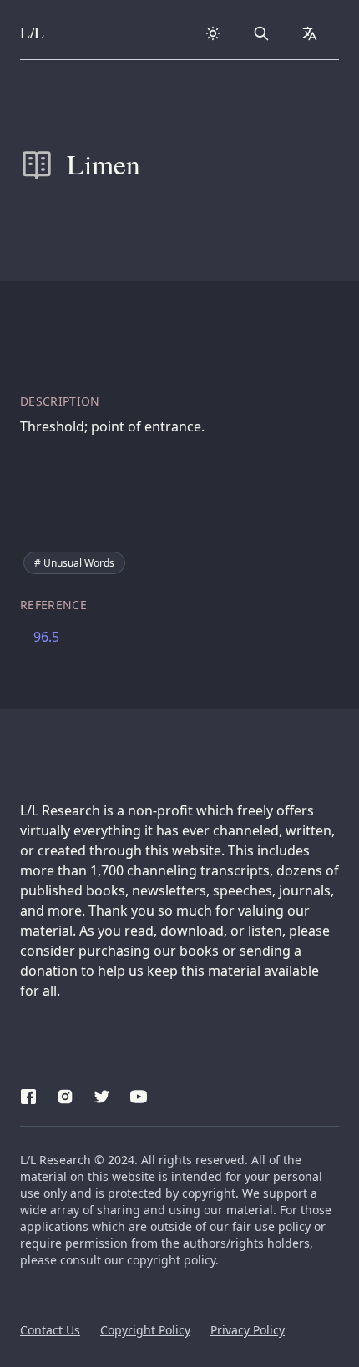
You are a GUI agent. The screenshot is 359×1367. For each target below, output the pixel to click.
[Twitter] (102, 1094)
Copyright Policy (145, 1330)
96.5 (46, 637)
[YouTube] (138, 1094)
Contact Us (50, 1330)
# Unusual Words (74, 563)
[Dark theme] (213, 33)
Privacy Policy (247, 1330)
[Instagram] (65, 1094)
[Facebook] (28, 1094)
